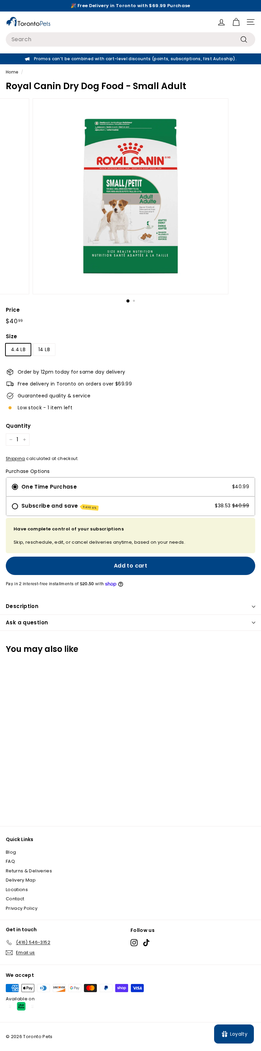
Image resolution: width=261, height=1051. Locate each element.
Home (12, 72)
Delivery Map (21, 880)
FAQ (10, 861)
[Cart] (236, 22)
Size (11, 336)
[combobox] (130, 39)
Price (13, 309)
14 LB (44, 349)
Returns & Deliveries (29, 871)
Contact (15, 899)
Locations (17, 889)
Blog (11, 852)
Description (22, 606)
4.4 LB (18, 349)
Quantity (18, 425)
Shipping (15, 458)
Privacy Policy (21, 908)
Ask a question (27, 622)
